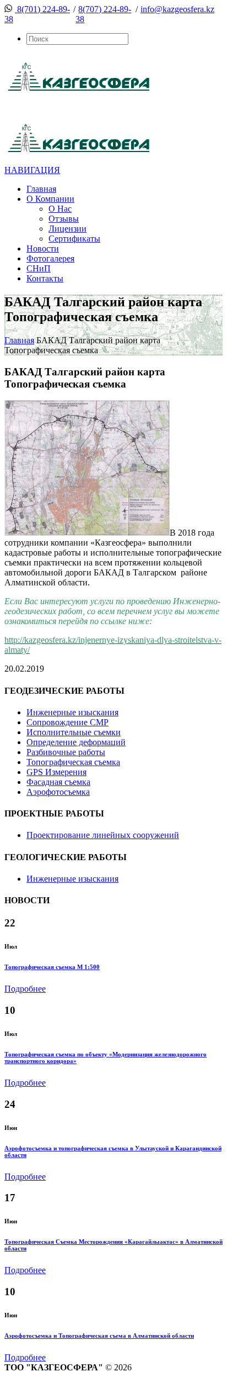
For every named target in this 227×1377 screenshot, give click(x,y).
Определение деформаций (76, 742)
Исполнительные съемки (73, 732)
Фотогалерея (50, 258)
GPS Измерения (56, 772)
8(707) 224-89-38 (103, 14)
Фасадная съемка (58, 782)
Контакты (44, 278)
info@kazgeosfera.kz (177, 9)
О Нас (60, 208)
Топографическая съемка (73, 762)
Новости (42, 248)
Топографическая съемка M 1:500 (52, 967)
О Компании (50, 198)
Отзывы (63, 218)
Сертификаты (74, 238)
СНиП (38, 268)
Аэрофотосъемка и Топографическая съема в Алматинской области (99, 1335)
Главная (41, 188)
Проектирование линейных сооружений (102, 835)
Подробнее (25, 988)
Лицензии (67, 228)
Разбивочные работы (65, 752)
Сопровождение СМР (67, 722)
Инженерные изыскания (72, 712)
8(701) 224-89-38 (37, 14)
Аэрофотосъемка (58, 792)
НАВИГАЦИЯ (32, 170)
